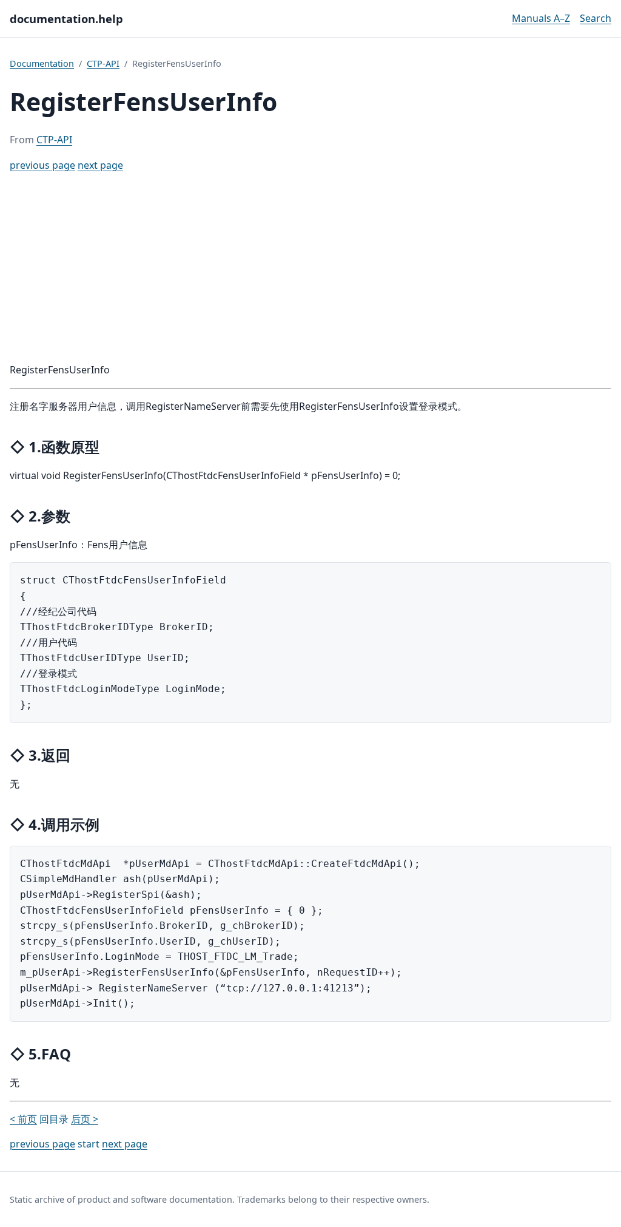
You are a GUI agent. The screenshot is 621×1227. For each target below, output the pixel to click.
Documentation (42, 63)
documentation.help (66, 18)
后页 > (84, 1119)
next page (100, 165)
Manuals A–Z (541, 18)
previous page (42, 165)
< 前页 (23, 1119)
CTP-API (103, 63)
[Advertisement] (310, 268)
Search (595, 18)
